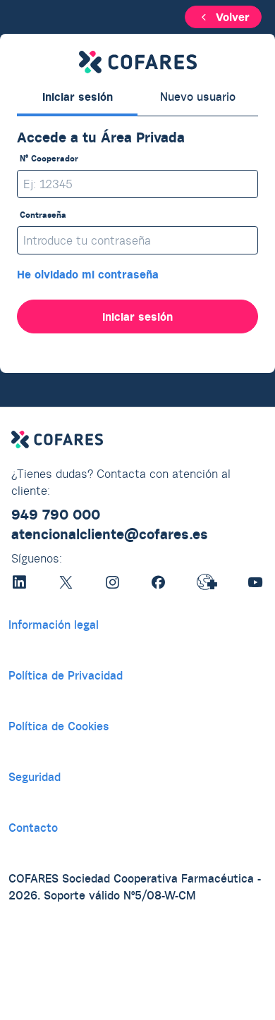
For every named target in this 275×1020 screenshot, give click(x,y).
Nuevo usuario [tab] (198, 97)
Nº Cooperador (49, 158)
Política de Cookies (58, 726)
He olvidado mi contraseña (88, 274)
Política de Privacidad (65, 675)
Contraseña (43, 214)
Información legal (53, 624)
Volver (233, 17)
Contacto (33, 828)
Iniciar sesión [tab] (77, 97)
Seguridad (34, 777)
